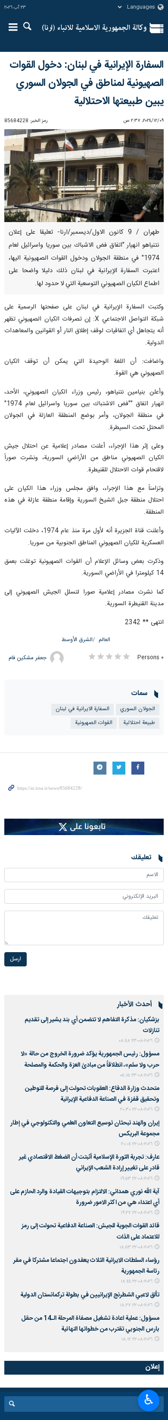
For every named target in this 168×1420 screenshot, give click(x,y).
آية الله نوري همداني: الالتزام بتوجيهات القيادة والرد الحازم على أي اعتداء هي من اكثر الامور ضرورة (84, 1197)
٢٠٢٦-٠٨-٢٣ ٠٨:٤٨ (135, 1041)
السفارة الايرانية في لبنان (82, 709)
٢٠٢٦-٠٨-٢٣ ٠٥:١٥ (136, 1075)
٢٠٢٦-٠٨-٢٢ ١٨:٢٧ (136, 1305)
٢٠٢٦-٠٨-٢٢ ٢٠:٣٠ (136, 1110)
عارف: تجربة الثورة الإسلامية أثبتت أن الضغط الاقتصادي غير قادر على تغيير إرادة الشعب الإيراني (89, 1162)
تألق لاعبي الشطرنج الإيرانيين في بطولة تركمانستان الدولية (89, 1295)
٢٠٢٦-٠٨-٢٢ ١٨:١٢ (136, 1339)
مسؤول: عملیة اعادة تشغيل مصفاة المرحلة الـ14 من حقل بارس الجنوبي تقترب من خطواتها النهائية (90, 1323)
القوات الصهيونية (93, 722)
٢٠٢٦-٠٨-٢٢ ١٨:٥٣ (135, 1247)
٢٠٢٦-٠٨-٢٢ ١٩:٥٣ (136, 1179)
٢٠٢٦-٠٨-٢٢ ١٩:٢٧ (136, 1213)
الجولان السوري (137, 709)
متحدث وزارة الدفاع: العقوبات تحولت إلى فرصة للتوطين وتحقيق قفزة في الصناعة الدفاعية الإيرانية (92, 1094)
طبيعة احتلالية (139, 722)
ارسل (15, 959)
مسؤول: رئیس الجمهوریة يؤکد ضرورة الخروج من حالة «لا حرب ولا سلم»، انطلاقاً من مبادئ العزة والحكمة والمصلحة (90, 1059)
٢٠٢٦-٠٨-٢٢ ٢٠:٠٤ (136, 1144)
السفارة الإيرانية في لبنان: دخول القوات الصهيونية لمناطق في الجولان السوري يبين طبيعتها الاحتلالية (86, 83)
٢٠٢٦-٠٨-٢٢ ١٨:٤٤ (136, 1281)
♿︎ (149, 1399)
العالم (104, 640)
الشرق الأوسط (77, 640)
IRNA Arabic (94, 28)
